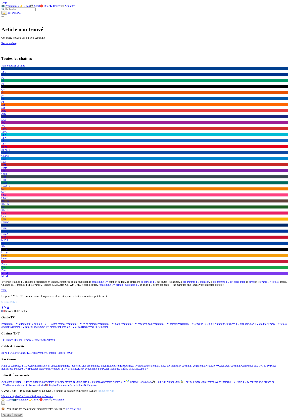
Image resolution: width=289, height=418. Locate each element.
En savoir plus (73, 408)
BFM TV (6, 352)
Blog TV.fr (22, 381)
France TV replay (269, 281)
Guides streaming (168, 365)
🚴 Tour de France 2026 (193, 381)
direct (252, 281)
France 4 (28, 339)
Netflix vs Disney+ (208, 365)
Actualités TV (8, 381)
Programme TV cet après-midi (136, 323)
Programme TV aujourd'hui (15, 323)
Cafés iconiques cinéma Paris (118, 368)
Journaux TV (131, 365)
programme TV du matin (196, 281)
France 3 (19, 339)
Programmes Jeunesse (68, 365)
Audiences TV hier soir (236, 323)
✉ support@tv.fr (9, 302)
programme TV (100, 281)
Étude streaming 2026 (69, 381)
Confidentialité (27, 396)
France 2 (10, 339)
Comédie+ (52, 352)
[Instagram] (8, 307)
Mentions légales (66, 385)
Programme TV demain (111, 284)
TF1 (3, 339)
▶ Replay (55, 6)
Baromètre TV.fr (20, 368)
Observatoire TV (49, 381)
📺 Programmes (10, 6)
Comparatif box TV (251, 365)
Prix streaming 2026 (187, 365)
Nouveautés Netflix (148, 365)
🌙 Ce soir (24, 6)
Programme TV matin (108, 323)
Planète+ (62, 352)
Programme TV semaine (190, 323)
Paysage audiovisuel (40, 368)
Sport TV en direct (258, 323)
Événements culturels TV (112, 381)
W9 (53, 339)
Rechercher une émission (95, 326)
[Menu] (2, 16)
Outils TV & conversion (248, 381)
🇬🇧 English (51, 385)
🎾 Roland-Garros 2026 (139, 381)
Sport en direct (49, 365)
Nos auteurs (34, 381)
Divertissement (116, 365)
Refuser (18, 415)
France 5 (38, 339)
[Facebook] (2, 307)
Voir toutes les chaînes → (14, 65)
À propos (39, 396)
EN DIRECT (14, 12)
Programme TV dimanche (46, 326)
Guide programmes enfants (94, 365)
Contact (48, 396)
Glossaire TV (141, 368)
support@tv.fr (106, 390)
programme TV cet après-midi (229, 281)
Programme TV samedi (20, 326)
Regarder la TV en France (64, 368)
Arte (48, 339)
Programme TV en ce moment (81, 323)
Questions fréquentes (18, 385)
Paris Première (39, 352)
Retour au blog (9, 43)
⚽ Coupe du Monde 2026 (166, 381)
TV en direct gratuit (213, 323)
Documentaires (33, 365)
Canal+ (23, 352)
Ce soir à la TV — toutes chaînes (47, 323)
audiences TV (132, 284)
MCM (70, 352)
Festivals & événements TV (221, 381)
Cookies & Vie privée (86, 385)
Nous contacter (37, 385)
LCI (29, 352)
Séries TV (20, 365)
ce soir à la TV (148, 281)
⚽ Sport (35, 6)
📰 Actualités (68, 6)
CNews (15, 352)
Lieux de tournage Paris (90, 368)
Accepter (7, 415)
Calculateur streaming (229, 365)
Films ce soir (8, 365)
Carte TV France (90, 381)
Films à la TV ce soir (71, 326)
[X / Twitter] (5, 307)
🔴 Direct (45, 6)
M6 (44, 339)
